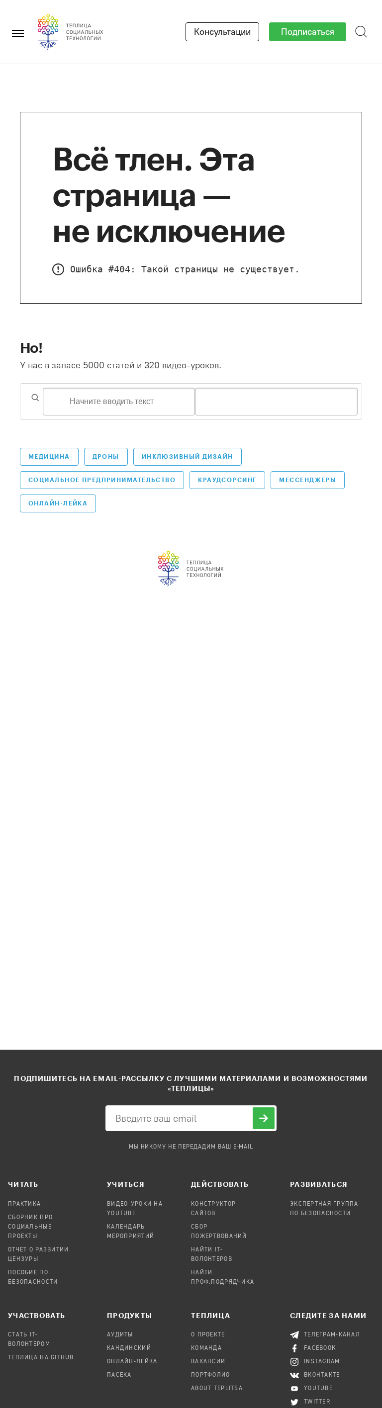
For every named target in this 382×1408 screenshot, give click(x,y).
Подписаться (307, 31)
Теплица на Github (41, 1358)
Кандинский (129, 1348)
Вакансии (208, 1362)
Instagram (322, 1362)
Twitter (317, 1402)
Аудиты (120, 1335)
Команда (206, 1348)
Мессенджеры (307, 479)
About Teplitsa (217, 1389)
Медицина (49, 456)
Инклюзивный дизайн (187, 456)
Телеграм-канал (332, 1335)
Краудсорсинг (227, 479)
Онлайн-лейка (132, 1362)
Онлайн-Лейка (58, 502)
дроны (106, 456)
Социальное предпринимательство (102, 479)
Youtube (318, 1389)
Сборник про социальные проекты (30, 1227)
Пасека (119, 1375)
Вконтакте (322, 1375)
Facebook (320, 1348)
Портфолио (210, 1375)
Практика (24, 1204)
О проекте (208, 1335)
